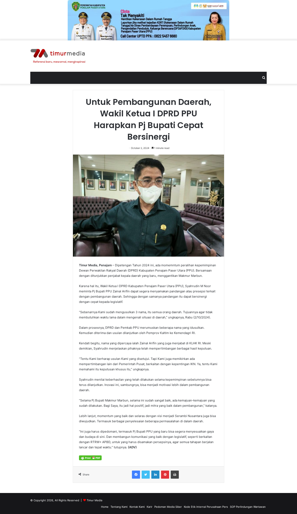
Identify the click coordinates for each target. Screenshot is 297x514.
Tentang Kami (119, 506)
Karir (149, 506)
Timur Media (94, 500)
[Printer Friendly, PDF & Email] (90, 457)
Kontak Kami (137, 506)
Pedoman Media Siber (168, 506)
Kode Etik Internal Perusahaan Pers (206, 506)
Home (104, 506)
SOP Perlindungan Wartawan (248, 506)
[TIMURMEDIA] (58, 56)
